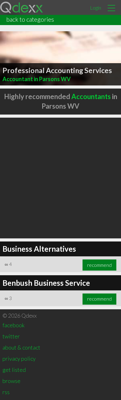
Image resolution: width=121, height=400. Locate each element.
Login (95, 8)
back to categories (30, 19)
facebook (13, 325)
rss (6, 392)
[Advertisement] (60, 178)
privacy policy (19, 358)
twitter (11, 336)
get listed (14, 369)
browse (11, 380)
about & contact (21, 347)
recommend (99, 265)
